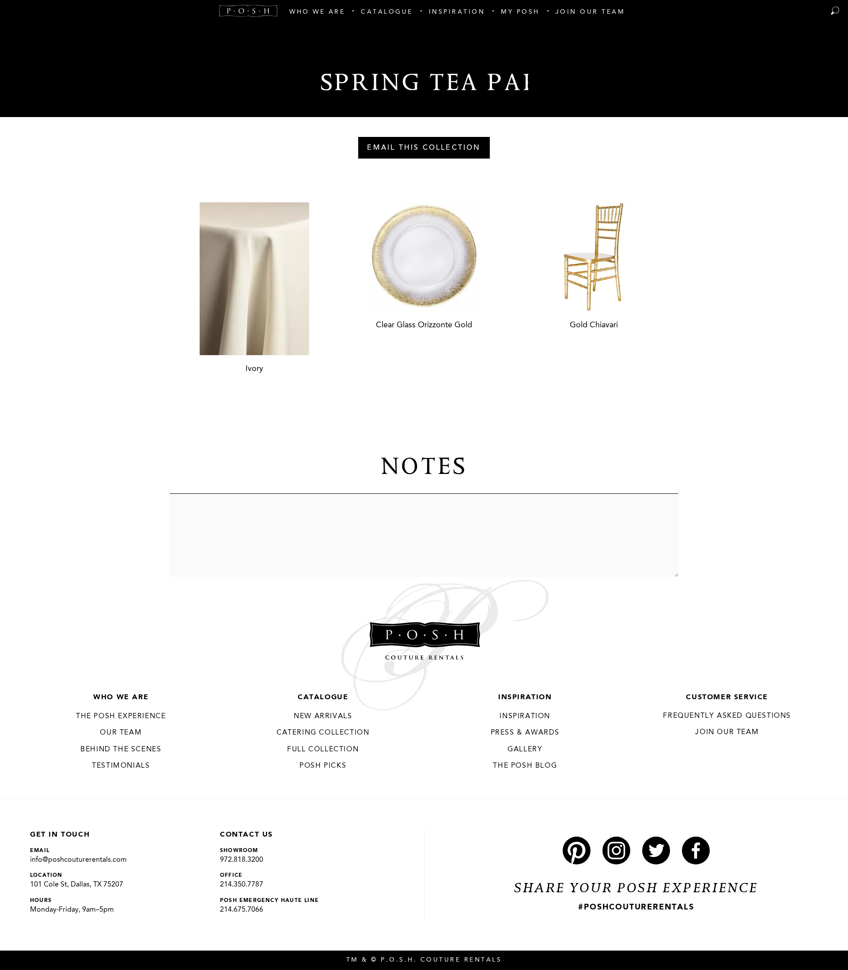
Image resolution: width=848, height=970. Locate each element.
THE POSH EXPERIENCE (121, 716)
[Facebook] (696, 850)
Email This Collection (424, 148)
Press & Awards (525, 732)
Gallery (524, 749)
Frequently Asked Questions (727, 716)
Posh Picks (322, 765)
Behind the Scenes (120, 749)
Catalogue (323, 697)
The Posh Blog (525, 765)
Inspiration (525, 697)
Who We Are (120, 697)
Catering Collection (322, 732)
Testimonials (121, 765)
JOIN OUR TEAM (727, 732)
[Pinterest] (577, 850)
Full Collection (323, 749)
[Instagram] (616, 850)
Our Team (121, 732)
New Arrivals (323, 716)
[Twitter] (656, 850)
